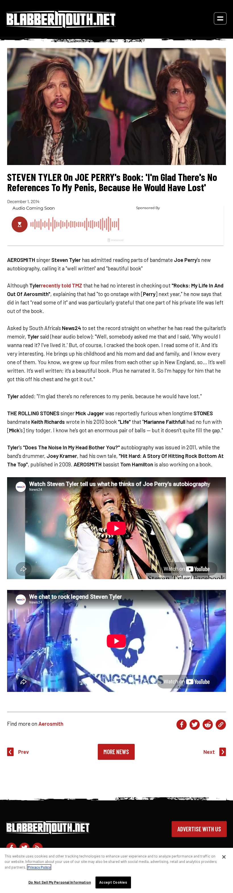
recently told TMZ (61, 285)
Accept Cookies (113, 882)
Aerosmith (50, 723)
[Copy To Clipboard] (221, 724)
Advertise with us (199, 829)
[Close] (224, 857)
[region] (116, 870)
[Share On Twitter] (195, 724)
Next (209, 751)
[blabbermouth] (61, 26)
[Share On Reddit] (208, 724)
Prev (23, 751)
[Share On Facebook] (181, 724)
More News (116, 751)
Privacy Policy (39, 867)
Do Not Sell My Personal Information (59, 882)
